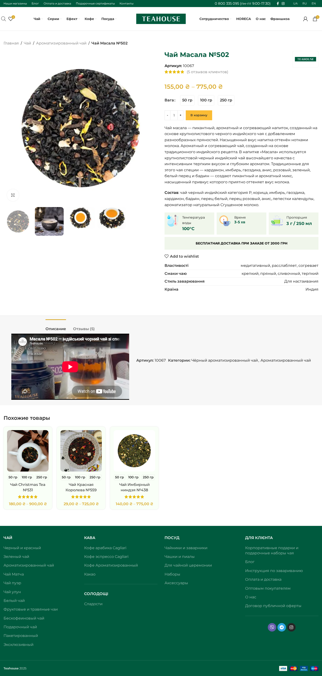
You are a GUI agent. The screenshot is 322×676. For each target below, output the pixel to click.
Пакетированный (21, 635)
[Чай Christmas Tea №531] (28, 451)
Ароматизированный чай (61, 43)
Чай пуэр (12, 583)
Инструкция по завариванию (274, 570)
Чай (27, 43)
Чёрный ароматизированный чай (224, 360)
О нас (250, 597)
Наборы (172, 574)
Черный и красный (22, 548)
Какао (89, 574)
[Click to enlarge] (13, 195)
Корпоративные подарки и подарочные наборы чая (271, 550)
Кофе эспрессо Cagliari (106, 556)
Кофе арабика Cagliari (105, 548)
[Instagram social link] (283, 3)
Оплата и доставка (263, 579)
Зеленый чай (16, 556)
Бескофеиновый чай (24, 618)
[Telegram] (281, 627)
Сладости (93, 604)
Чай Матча (14, 574)
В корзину (198, 115)
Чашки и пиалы (180, 556)
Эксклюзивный (18, 644)
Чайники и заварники (186, 548)
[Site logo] (161, 18)
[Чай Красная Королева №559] (81, 451)
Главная (11, 43)
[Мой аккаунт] (305, 19)
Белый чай (14, 600)
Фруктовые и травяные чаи (31, 609)
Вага (169, 100)
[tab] (55, 326)
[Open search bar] (3, 18)
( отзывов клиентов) (207, 72)
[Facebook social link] (277, 3)
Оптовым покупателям (268, 588)
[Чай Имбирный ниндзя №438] (134, 451)
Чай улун (12, 592)
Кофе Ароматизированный (111, 565)
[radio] (187, 100)
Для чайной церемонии (188, 565)
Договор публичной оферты (273, 606)
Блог (250, 562)
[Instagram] (291, 627)
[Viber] (272, 627)
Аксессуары (176, 583)
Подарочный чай (20, 627)
